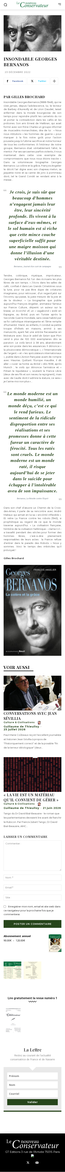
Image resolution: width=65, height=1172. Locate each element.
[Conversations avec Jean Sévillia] (32, 693)
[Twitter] (28, 1163)
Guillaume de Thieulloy (21, 726)
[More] (54, 81)
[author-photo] (39, 723)
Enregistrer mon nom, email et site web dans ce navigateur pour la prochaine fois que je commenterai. (32, 910)
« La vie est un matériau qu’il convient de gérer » (31, 797)
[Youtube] (37, 1163)
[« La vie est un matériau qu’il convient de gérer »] (32, 774)
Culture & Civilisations (19, 722)
